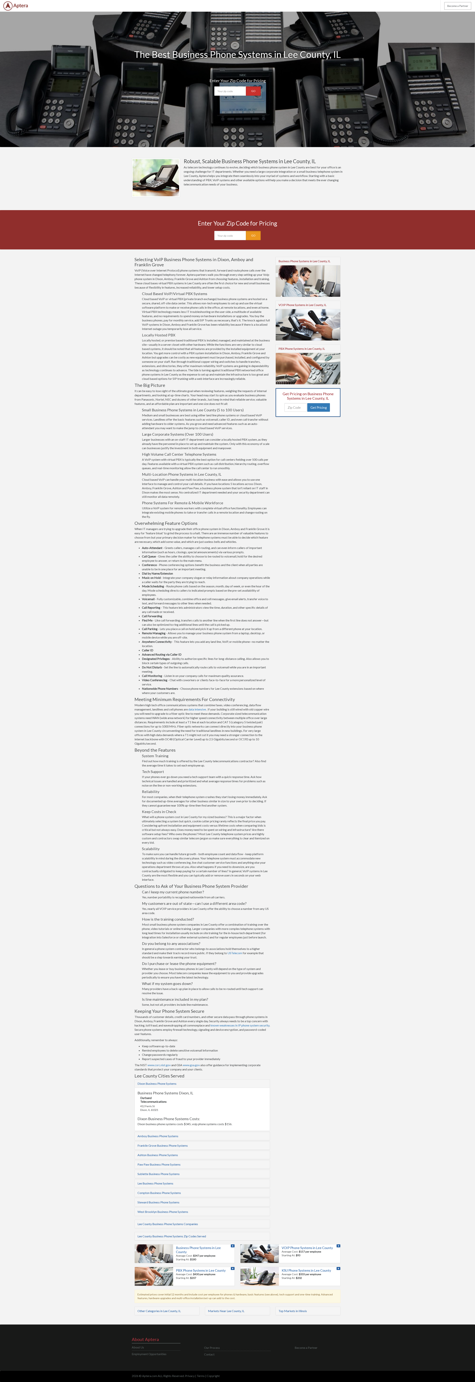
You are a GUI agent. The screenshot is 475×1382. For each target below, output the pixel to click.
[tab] (202, 1084)
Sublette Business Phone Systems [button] (158, 1174)
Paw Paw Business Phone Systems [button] (159, 1164)
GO (253, 91)
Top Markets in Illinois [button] (293, 1311)
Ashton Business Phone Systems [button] (157, 1155)
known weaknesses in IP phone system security (239, 1025)
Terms (201, 1376)
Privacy (190, 1376)
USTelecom (234, 953)
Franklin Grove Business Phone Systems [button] (162, 1145)
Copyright (213, 1376)
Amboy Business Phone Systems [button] (157, 1136)
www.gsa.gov (191, 1065)
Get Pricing (318, 407)
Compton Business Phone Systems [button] (159, 1193)
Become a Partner (457, 5)
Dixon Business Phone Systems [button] (156, 1083)
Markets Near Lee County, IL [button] (226, 1311)
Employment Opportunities (149, 1354)
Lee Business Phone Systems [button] (155, 1183)
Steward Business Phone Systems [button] (158, 1202)
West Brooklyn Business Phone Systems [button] (162, 1211)
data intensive (197, 709)
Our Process (212, 1347)
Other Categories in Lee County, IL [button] (159, 1311)
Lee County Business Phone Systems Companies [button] (167, 1224)
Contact (209, 1354)
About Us (138, 1347)
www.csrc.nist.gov (159, 1065)
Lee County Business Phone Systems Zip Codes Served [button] (171, 1236)
